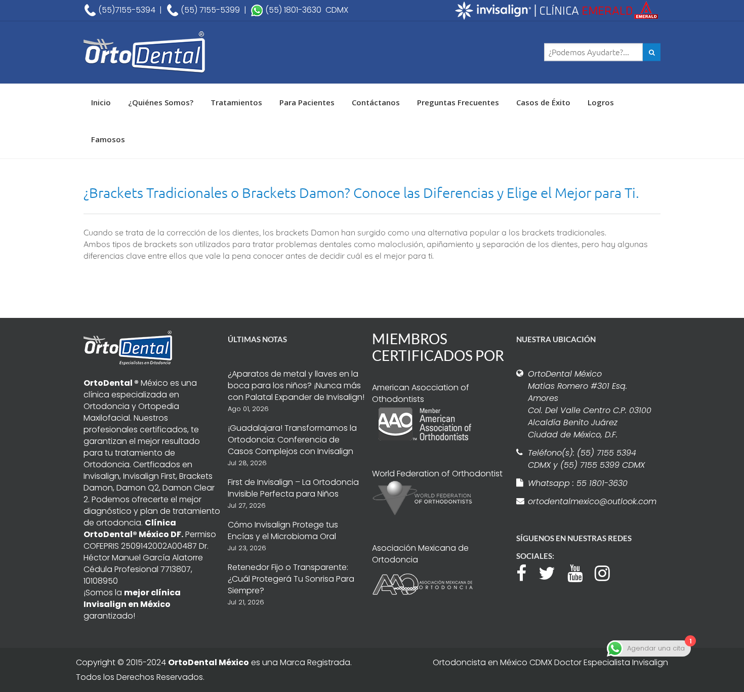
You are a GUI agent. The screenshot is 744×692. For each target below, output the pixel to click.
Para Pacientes (307, 102)
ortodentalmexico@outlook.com (590, 501)
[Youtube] (580, 572)
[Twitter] (552, 572)
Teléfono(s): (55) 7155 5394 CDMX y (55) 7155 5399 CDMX (586, 459)
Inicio (101, 102)
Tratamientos (236, 102)
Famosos (108, 139)
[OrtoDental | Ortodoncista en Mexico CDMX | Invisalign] (180, 52)
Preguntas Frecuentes (458, 102)
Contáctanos (376, 102)
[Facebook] (526, 572)
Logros (601, 102)
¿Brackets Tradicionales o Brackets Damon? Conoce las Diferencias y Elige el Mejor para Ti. (361, 192)
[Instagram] (607, 572)
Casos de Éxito (543, 102)
